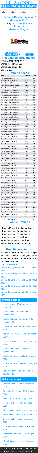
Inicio (4, 12)
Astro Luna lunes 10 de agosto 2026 (19, 398)
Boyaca (19, 26)
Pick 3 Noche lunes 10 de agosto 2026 (20, 410)
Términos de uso (26, 451)
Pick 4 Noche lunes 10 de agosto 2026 (20, 415)
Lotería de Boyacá (24, 23)
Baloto (12, 12)
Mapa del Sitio (10, 451)
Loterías (22, 12)
